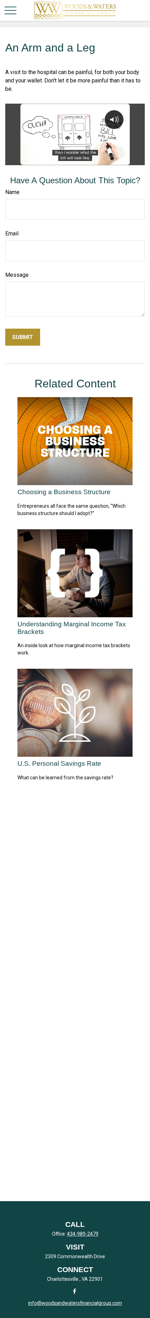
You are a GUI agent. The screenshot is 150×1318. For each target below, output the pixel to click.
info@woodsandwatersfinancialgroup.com (75, 1303)
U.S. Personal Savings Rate (59, 763)
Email (11, 233)
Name (12, 192)
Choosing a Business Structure (64, 492)
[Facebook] (74, 1291)
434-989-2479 (82, 1234)
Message (17, 275)
